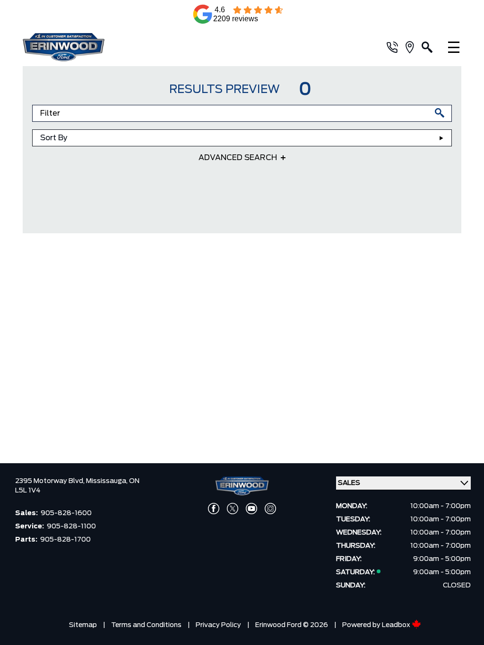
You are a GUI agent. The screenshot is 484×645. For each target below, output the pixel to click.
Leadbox (397, 625)
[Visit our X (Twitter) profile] (232, 508)
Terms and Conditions (146, 625)
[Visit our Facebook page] (213, 508)
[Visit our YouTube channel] (251, 508)
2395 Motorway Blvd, (50, 481)
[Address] (414, 47)
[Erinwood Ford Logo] (91, 47)
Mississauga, (107, 481)
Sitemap (83, 625)
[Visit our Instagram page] (270, 508)
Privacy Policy (218, 625)
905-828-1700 (65, 539)
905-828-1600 (66, 513)
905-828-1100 (71, 526)
